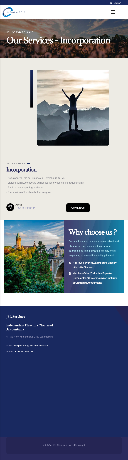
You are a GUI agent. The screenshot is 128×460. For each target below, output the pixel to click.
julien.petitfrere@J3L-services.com (30, 345)
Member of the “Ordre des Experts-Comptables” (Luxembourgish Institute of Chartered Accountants (95, 278)
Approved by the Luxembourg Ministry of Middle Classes (95, 265)
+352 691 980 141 (24, 351)
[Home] (13, 12)
